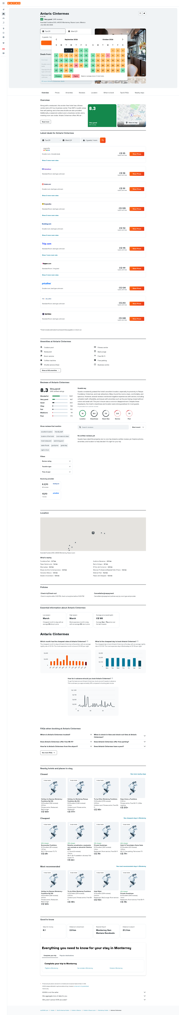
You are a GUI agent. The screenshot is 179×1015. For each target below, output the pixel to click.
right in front (45, 450)
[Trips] (3, 43)
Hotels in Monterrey (116, 968)
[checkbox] (50, 485)
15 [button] (66, 60)
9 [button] (71, 55)
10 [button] (76, 55)
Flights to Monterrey (51, 968)
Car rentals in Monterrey (85, 968)
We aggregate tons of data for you (54, 996)
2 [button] (71, 50)
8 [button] (66, 55)
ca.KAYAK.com (44, 1010)
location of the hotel (47, 436)
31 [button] (123, 70)
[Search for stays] (3, 14)
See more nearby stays (138, 774)
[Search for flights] (3, 9)
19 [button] (86, 60)
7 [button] (61, 55)
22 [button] (66, 65)
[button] (3, 3)
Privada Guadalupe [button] (100, 845)
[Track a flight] (3, 33)
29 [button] (66, 70)
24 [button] (76, 65)
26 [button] (86, 65)
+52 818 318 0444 (46, 25)
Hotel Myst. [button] (98, 891)
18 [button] (81, 60)
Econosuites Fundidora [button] (49, 845)
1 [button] (66, 50)
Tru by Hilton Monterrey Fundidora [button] (105, 799)
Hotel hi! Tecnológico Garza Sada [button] (131, 845)
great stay (64, 445)
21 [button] (61, 65)
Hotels (52, 1010)
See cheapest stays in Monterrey (135, 818)
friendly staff (59, 432)
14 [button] (61, 60)
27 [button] (56, 70)
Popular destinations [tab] (67, 955)
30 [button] (71, 70)
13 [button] (56, 60)
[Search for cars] (3, 18)
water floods (45, 445)
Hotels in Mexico (76, 1010)
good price (54, 445)
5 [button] (86, 50)
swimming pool (58, 441)
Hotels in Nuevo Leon (89, 1010)
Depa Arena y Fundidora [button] (128, 799)
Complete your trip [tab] (50, 955)
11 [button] (81, 55)
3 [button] (76, 50)
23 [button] (71, 65)
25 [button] (81, 65)
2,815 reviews (57, 19)
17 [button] (76, 60)
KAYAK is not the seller (50, 992)
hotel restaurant (46, 441)
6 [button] (56, 55)
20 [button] (56, 65)
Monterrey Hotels (103, 1010)
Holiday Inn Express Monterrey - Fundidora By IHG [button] (52, 800)
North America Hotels (63, 1010)
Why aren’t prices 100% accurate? (54, 1000)
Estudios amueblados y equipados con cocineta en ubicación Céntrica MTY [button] (80, 847)
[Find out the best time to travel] (3, 37)
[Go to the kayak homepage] (13, 3)
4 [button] (81, 50)
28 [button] (61, 70)
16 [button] (71, 60)
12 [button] (86, 55)
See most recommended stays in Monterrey (131, 866)
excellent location (46, 432)
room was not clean (62, 436)
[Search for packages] (3, 22)
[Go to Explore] (3, 28)
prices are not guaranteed (81, 986)
